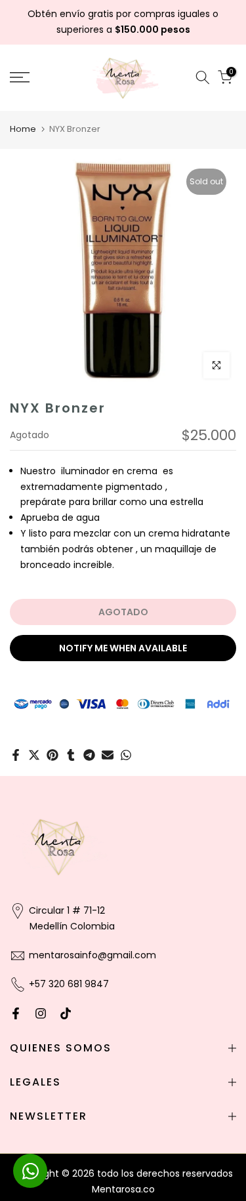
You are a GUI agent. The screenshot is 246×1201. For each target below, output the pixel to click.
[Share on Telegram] (89, 755)
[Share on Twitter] (34, 755)
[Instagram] (41, 1013)
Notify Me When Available (123, 648)
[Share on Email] (107, 755)
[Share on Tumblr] (71, 755)
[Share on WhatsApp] (126, 755)
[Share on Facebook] (16, 755)
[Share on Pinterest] (52, 755)
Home (23, 129)
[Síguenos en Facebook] (16, 1013)
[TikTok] (66, 1013)
